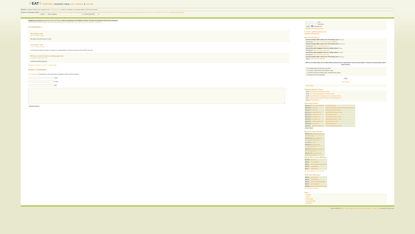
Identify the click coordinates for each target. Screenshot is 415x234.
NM (94, 12)
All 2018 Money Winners (312, 188)
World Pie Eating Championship (312, 140)
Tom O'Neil (313, 142)
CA (47, 12)
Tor (167, 12)
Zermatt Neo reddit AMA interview (319, 91)
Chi (140, 12)
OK (103, 12)
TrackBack (52, 65)
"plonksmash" (314, 177)
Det (147, 12)
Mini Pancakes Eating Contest (333, 110)
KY (68, 12)
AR (45, 12)
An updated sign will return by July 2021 (319, 68)
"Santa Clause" (314, 168)
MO (83, 12)
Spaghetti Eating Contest (331, 121)
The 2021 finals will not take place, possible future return (323, 72)
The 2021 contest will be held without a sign (320, 70)
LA (69, 12)
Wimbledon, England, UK (318, 149)
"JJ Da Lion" (313, 159)
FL (56, 12)
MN (79, 12)
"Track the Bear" (314, 162)
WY (128, 12)
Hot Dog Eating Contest (310, 146)
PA (107, 12)
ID (60, 12)
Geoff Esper (78, 22)
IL (61, 12)
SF (163, 12)
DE (54, 12)
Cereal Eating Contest (331, 114)
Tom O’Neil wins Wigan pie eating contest (322, 93)
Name (56, 78)
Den (145, 12)
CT (50, 12)
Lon (153, 12)
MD (73, 12)
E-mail (56, 81)
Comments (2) (98, 22)
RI (108, 12)
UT (117, 12)
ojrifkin (45, 22)
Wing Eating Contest (330, 105)
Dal (142, 12)
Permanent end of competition (316, 75)
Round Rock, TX (316, 114)
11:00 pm (42, 46)
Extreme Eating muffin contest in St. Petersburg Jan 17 (326, 98)
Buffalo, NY (315, 107)
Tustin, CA (315, 110)
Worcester (84, 22)
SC (110, 12)
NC (97, 12)
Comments (310, 201)
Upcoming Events (311, 103)
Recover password (317, 28)
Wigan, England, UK (317, 138)
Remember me (317, 26)
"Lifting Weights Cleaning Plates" (318, 164)
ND (99, 12)
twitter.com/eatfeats (312, 34)
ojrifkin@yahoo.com (318, 32)
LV (155, 12)
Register (35, 74)
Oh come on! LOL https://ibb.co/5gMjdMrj (325, 42)
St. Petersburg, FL (317, 153)
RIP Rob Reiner (314, 100)
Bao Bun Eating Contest (310, 155)
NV (88, 12)
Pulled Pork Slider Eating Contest (333, 112)
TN (113, 12)
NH (90, 12)
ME (71, 12)
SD (112, 12)
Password (321, 24)
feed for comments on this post (37, 65)
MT (84, 12)
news (72, 4)
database (79, 4)
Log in (30, 74)
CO (48, 12)
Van (169, 12)
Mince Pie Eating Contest (310, 150)
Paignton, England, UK (318, 125)
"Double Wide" (314, 166)
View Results (346, 82)
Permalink (90, 22)
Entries (309, 199)
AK (41, 12)
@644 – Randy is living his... (322, 46)
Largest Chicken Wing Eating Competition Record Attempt (340, 107)
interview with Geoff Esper (52, 20)
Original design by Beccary (351, 208)
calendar (89, 4)
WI (126, 12)
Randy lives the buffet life (317, 59)
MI (77, 12)
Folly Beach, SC (316, 144)
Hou (149, 12)
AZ (43, 12)
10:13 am (45, 58)
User (319, 22)
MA (75, 12)
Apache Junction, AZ (317, 121)
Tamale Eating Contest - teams (333, 116)
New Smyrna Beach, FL (318, 105)
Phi (161, 12)
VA (120, 12)
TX (115, 12)
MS (81, 12)
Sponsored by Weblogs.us (365, 208)
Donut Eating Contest (330, 123)
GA (57, 12)
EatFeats (47, 3)
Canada (131, 12)
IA (64, 12)
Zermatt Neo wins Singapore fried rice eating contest (325, 96)
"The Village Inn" (314, 179)
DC (52, 12)
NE (86, 12)
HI (59, 12)
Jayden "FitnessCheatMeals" (318, 181)
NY (95, 12)
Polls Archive (309, 85)
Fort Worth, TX (316, 116)
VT (119, 12)
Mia (157, 12)
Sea (165, 12)
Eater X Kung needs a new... (322, 54)
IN (63, 12)
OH (101, 12)
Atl (136, 12)
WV (124, 12)
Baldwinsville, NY (316, 112)
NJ (92, 12)
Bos (138, 12)
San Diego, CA (316, 119)
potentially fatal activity (55, 9)
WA (122, 12)
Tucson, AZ (315, 123)
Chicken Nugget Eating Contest (333, 125)
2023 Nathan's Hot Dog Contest (65, 22)
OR (105, 12)
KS (66, 12)
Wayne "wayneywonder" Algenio (318, 186)
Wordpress (309, 203)
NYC (159, 12)
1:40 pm (42, 35)
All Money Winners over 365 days (314, 171)
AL (40, 12)
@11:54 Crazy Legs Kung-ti (322, 50)
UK (134, 12)
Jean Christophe (314, 184)
